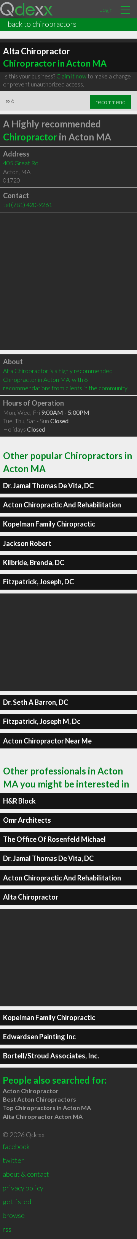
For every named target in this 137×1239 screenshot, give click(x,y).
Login (106, 9)
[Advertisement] (68, 281)
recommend (111, 101)
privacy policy (23, 1188)
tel (27, 204)
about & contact (26, 1174)
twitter (13, 1160)
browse (14, 1215)
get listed (17, 1201)
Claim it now (71, 76)
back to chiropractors (42, 23)
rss (7, 1229)
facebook (16, 1146)
